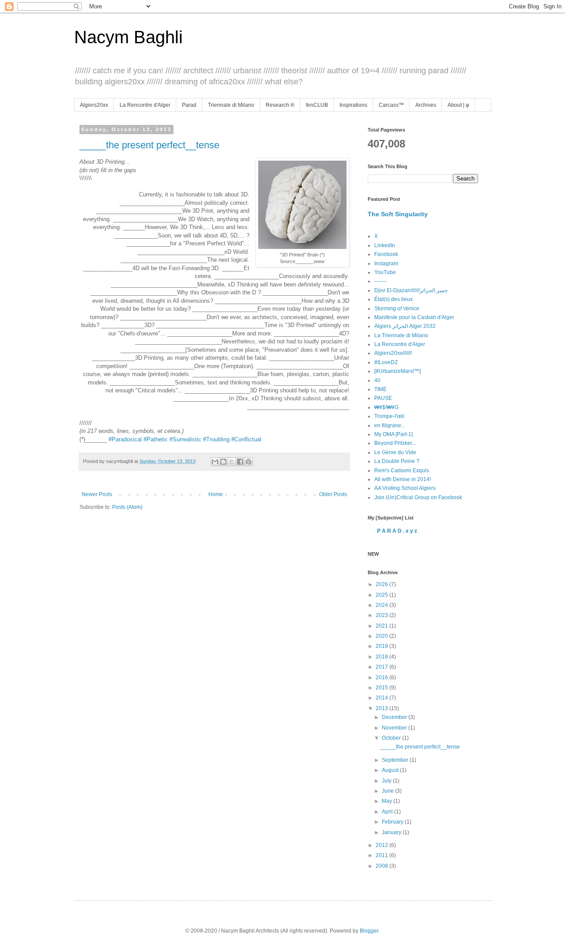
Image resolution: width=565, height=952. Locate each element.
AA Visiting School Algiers (405, 488)
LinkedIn (384, 245)
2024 (382, 605)
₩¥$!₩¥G (386, 407)
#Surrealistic (185, 439)
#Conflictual (246, 439)
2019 (382, 646)
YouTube (385, 272)
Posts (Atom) (127, 507)
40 (377, 380)
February (393, 822)
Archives (425, 105)
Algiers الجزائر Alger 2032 (405, 326)
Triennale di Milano (231, 105)
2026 (382, 584)
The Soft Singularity (398, 214)
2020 (382, 636)
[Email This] (215, 461)
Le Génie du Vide (395, 452)
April (388, 812)
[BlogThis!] (223, 461)
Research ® (280, 105)
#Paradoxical (125, 439)
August (391, 770)
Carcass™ (391, 105)
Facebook (386, 254)
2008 (382, 866)
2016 (382, 677)
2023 (382, 615)
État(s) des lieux (393, 299)
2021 (382, 626)
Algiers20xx (94, 105)
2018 (382, 657)
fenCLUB (317, 105)
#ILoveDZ (386, 362)
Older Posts (333, 494)
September (396, 760)
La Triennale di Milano (401, 335)
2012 (382, 845)
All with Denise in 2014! (402, 479)
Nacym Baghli (128, 37)
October (392, 738)
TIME (380, 389)
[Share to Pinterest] (248, 461)
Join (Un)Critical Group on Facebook (418, 497)
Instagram (386, 263)
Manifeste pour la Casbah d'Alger (414, 317)
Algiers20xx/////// (393, 353)
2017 (382, 667)
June (388, 791)
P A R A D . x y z (397, 531)
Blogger (369, 931)
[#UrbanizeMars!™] (397, 371)
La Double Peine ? (396, 461)
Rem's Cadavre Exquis (401, 470)
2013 (382, 708)
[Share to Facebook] (240, 461)
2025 (382, 595)
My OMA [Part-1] (393, 434)
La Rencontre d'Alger (145, 105)
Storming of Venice (396, 308)
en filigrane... (389, 425)
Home (215, 494)
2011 (382, 855)
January (392, 832)
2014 (382, 698)
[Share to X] (231, 461)
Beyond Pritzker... (395, 443)
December (395, 717)
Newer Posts (97, 494)
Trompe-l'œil (389, 416)
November (395, 728)
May (387, 801)
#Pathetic (155, 439)
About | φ (458, 105)
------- (380, 281)
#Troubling (216, 439)
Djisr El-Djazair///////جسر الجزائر (411, 290)
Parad (189, 105)
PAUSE (383, 398)
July (387, 781)
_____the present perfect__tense (149, 145)
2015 (382, 688)
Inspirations (353, 105)
